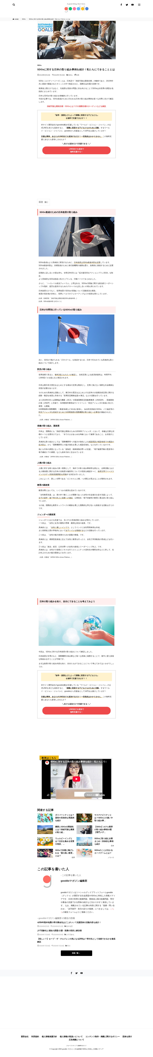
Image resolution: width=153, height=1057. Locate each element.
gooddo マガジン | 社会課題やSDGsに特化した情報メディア (82, 1049)
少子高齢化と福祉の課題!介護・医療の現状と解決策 (59, 931)
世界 (73, 857)
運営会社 (25, 1037)
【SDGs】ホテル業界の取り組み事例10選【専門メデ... (103, 829)
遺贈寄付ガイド (82, 1045)
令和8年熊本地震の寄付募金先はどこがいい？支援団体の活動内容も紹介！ (69, 922)
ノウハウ (111, 857)
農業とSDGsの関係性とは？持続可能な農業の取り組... (64, 829)
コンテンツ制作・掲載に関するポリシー (102, 1037)
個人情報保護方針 (49, 1037)
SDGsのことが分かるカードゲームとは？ (103, 851)
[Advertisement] (76, 180)
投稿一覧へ (76, 953)
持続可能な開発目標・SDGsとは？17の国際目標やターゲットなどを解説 (76, 106)
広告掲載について (76, 1040)
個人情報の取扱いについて (71, 1037)
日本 (77, 75)
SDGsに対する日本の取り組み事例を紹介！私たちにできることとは (49, 19)
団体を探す (127, 1037)
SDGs (24, 19)
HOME (17, 19)
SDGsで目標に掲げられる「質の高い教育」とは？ (64, 853)
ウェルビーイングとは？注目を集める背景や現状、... (64, 841)
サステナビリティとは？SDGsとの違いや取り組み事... (103, 818)
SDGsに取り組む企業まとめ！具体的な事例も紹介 (103, 841)
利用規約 (35, 1037)
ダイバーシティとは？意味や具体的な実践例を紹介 (64, 818)
